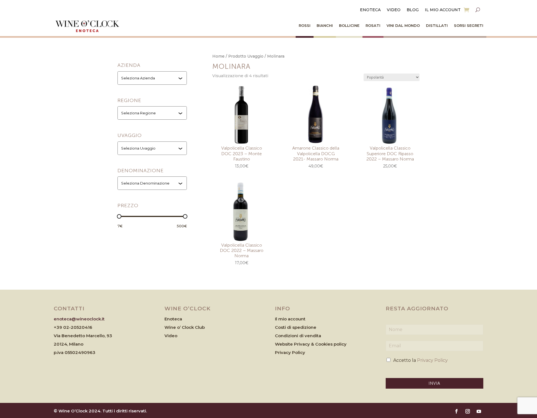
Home (218, 56)
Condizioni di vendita (298, 335)
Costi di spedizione (295, 327)
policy (340, 344)
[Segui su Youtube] (478, 411)
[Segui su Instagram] (467, 411)
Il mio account (443, 10)
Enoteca (370, 10)
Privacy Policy (290, 352)
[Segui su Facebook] (456, 411)
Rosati (373, 25)
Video (394, 10)
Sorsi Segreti (468, 25)
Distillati (437, 25)
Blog (413, 10)
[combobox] (152, 78)
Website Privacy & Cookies (304, 344)
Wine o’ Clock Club (184, 327)
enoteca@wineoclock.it (79, 319)
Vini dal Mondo (403, 25)
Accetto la (420, 360)
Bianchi (325, 25)
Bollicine (349, 25)
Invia (434, 383)
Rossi (304, 25)
